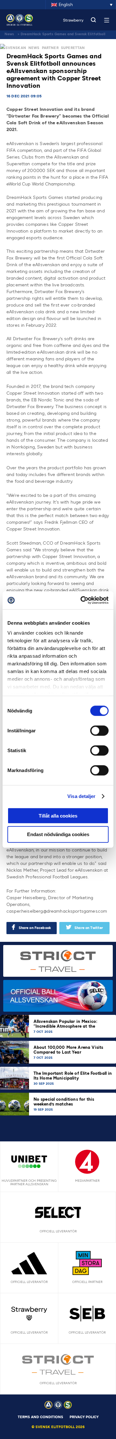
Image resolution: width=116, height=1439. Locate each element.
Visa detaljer (81, 796)
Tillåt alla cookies (58, 815)
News (9, 34)
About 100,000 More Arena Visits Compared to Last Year (68, 1050)
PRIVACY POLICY (84, 1417)
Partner (50, 48)
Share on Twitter (88, 928)
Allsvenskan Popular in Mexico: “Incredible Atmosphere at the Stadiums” (66, 1026)
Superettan (73, 48)
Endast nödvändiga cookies (58, 834)
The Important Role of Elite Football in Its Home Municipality (73, 1076)
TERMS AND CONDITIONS (40, 1417)
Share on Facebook (35, 928)
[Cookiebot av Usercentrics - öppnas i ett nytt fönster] (82, 600)
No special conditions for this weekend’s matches (64, 1101)
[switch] (99, 730)
